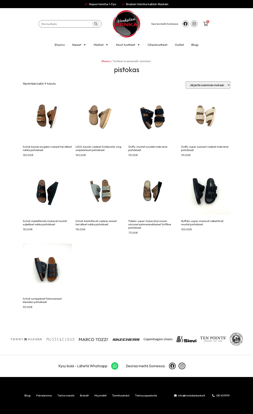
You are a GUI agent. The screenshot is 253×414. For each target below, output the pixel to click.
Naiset (76, 45)
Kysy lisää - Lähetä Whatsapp (82, 366)
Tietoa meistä (65, 395)
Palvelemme (44, 395)
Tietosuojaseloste (146, 395)
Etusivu (60, 45)
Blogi (194, 45)
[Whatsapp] (115, 366)
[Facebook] (185, 24)
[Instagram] (194, 24)
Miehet (99, 45)
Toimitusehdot (120, 395)
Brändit (84, 395)
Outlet (179, 45)
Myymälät (100, 395)
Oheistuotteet (157, 45)
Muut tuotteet (125, 45)
